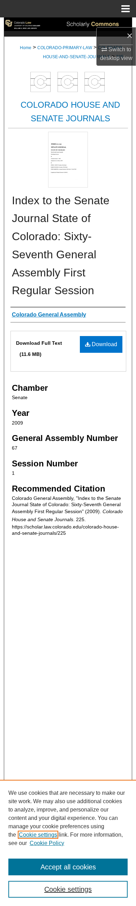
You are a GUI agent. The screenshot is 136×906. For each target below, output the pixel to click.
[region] (68, 843)
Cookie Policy (47, 843)
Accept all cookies (68, 867)
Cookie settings (38, 835)
